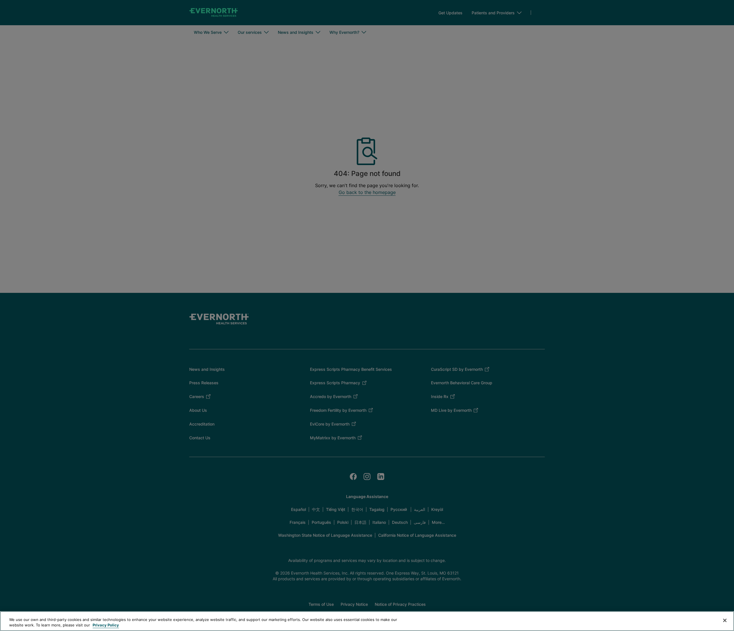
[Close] (725, 620)
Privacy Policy (106, 625)
